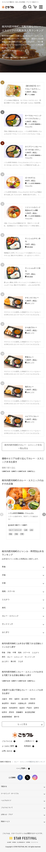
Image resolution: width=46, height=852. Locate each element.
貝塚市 (4, 708)
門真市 (29, 708)
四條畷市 (19, 712)
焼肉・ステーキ (24, 652)
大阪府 (5, 689)
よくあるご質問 (8, 746)
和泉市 (13, 703)
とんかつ (35, 652)
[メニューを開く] (40, 7)
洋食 (9, 652)
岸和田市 (31, 703)
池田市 (17, 699)
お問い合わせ (7, 751)
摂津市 (11, 712)
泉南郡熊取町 (7, 716)
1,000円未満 (6, 471)
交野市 (36, 708)
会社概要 (9, 842)
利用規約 (27, 746)
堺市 (10, 699)
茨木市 (32, 699)
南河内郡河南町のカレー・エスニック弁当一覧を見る (23, 446)
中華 (14, 652)
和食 (3, 652)
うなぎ (20, 661)
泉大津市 (24, 699)
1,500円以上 (31, 471)
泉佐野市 (5, 703)
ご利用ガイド (29, 741)
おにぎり (5, 661)
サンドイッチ (30, 657)
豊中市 (16, 716)
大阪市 (4, 699)
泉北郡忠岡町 (30, 712)
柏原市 (22, 708)
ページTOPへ (21, 768)
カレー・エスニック (15, 657)
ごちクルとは (7, 741)
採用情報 (28, 842)
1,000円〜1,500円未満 (18, 471)
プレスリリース (34, 842)
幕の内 (13, 661)
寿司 (3, 657)
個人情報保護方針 (21, 842)
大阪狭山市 (22, 703)
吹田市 (4, 712)
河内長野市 (13, 708)
